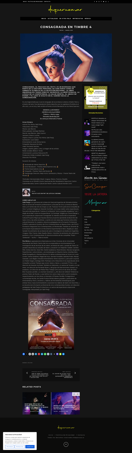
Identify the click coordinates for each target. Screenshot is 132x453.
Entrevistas (78, 18)
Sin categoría (88, 238)
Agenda (25, 362)
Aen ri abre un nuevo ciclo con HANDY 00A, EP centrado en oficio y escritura (39, 375)
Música (88, 18)
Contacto (47, 1)
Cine (85, 222)
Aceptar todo (30, 446)
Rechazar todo (19, 446)
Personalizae (9, 446)
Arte (85, 219)
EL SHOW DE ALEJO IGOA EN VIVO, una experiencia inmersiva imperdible (63, 375)
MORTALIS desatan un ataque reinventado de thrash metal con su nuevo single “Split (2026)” (98, 123)
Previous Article (37, 371)
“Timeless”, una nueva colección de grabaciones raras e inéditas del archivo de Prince (98, 167)
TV (85, 243)
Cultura (30, 362)
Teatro (61, 30)
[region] (20, 441)
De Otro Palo (65, 18)
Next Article (67, 371)
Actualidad (53, 18)
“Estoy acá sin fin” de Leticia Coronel (46, 193)
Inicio (25, 1)
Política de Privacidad (35, 1)
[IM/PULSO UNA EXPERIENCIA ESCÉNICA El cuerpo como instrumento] (87, 133)
